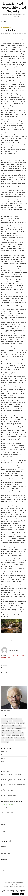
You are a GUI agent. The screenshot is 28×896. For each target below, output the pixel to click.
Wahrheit (12, 739)
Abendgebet (4, 718)
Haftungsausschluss (6, 850)
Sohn (12, 737)
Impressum (4, 846)
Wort (24, 739)
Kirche (18, 730)
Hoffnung (13, 730)
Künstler (15, 640)
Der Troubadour (5, 673)
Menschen (8, 735)
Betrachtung (5, 721)
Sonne (15, 737)
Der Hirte (3, 758)
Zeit (7, 742)
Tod (3, 739)
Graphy (20, 886)
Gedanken (19, 725)
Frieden (8, 725)
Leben (18, 732)
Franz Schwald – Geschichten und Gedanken (14, 8)
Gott (8, 728)
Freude (3, 725)
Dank (14, 721)
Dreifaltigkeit (12, 723)
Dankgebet (4, 723)
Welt (20, 739)
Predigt (22, 735)
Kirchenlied (12, 732)
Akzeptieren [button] (15, 894)
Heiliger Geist (18, 728)
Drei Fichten (11, 785)
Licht (22, 732)
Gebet (13, 725)
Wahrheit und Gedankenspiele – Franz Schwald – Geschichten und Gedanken (13, 794)
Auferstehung (18, 718)
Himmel (7, 730)
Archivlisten (4, 831)
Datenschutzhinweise (6, 853)
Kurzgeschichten (6, 27)
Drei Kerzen (11, 780)
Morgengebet (15, 735)
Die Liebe (3, 761)
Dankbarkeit (20, 721)
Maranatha (4, 751)
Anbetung (11, 718)
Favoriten (3, 828)
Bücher (3, 824)
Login (2, 863)
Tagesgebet (21, 737)
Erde (17, 723)
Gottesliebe (4, 667)
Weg (16, 739)
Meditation (4, 754)
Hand (12, 728)
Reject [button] (21, 894)
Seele (3, 737)
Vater (6, 739)
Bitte (10, 721)
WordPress (12, 886)
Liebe (3, 735)
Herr (24, 728)
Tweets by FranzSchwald (7, 812)
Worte (3, 742)
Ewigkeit (22, 723)
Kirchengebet (5, 732)
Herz (3, 730)
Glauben (4, 728)
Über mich (3, 821)
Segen (7, 737)
